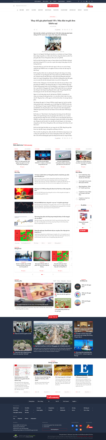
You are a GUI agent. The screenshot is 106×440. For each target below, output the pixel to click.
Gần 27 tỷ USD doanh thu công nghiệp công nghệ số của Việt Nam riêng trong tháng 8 (22, 163)
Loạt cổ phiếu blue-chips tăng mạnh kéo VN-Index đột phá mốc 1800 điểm (84, 176)
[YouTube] (87, 1)
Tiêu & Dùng (45, 1)
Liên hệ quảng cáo (54, 429)
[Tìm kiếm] (17, 6)
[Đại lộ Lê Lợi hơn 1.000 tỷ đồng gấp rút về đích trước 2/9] (53, 332)
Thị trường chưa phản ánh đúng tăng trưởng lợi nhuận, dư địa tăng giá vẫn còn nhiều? (52, 217)
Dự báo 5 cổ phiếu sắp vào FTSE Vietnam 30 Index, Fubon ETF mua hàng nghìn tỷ (23, 265)
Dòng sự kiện (53, 362)
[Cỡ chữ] (37, 30)
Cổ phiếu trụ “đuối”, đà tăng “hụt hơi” (84, 199)
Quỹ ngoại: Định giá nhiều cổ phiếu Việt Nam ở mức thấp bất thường (42, 265)
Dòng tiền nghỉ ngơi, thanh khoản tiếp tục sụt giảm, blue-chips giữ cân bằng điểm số (52, 231)
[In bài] (34, 30)
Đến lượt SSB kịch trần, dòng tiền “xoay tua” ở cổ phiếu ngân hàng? (51, 202)
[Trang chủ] (17, 10)
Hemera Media (32, 435)
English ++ (69, 1)
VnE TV (54, 1)
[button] (42, 274)
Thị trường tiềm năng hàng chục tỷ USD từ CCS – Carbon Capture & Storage (83, 354)
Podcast (26, 418)
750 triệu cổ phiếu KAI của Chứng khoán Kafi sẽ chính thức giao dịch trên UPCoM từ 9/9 (63, 163)
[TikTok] (89, 1)
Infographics (33, 418)
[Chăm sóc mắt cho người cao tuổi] (22, 326)
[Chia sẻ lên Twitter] (65, 30)
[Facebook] (79, 1)
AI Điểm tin (83, 281)
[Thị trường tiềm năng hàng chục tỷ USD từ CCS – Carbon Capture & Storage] (83, 345)
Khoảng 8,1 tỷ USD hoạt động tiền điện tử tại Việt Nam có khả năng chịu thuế (52, 189)
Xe (50, 1)
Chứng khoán (37, 1)
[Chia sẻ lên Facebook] (63, 30)
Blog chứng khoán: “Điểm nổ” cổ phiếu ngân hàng (85, 187)
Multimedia (18, 281)
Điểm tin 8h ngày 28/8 (86, 302)
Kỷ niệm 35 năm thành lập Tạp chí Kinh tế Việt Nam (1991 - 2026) (43, 379)
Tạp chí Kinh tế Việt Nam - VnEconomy (85, 436)
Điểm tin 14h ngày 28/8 (86, 285)
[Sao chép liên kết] (69, 30)
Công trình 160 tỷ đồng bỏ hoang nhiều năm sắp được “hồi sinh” (22, 353)
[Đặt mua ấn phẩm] (89, 5)
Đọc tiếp (17, 172)
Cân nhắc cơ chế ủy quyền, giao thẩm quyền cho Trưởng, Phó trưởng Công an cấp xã (83, 335)
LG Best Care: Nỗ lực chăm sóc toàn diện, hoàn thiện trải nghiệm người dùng (83, 163)
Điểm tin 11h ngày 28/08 (86, 294)
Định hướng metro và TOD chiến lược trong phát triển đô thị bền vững (22, 379)
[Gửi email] (67, 30)
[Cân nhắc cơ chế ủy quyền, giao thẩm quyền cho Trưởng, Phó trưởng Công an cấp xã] (83, 326)
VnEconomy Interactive (82, 377)
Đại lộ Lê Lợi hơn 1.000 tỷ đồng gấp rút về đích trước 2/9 (52, 346)
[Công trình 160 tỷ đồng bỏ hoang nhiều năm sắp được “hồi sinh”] (22, 345)
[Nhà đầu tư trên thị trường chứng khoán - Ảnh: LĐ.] (53, 37)
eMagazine (20, 418)
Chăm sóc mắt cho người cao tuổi (62, 295)
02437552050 (46, 426)
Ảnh (14, 418)
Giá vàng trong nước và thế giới (63, 377)
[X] (81, 1)
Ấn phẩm (83, 205)
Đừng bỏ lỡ (18, 248)
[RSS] (80, 429)
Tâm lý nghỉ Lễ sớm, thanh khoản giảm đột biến (85, 182)
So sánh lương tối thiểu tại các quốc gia (62, 310)
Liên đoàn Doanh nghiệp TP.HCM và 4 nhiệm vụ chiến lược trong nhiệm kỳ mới (43, 163)
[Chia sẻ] (72, 30)
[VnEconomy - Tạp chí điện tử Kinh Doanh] (53, 397)
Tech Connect (61, 1)
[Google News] (92, 1)
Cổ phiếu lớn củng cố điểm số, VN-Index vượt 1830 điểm (85, 193)
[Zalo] (84, 1)
